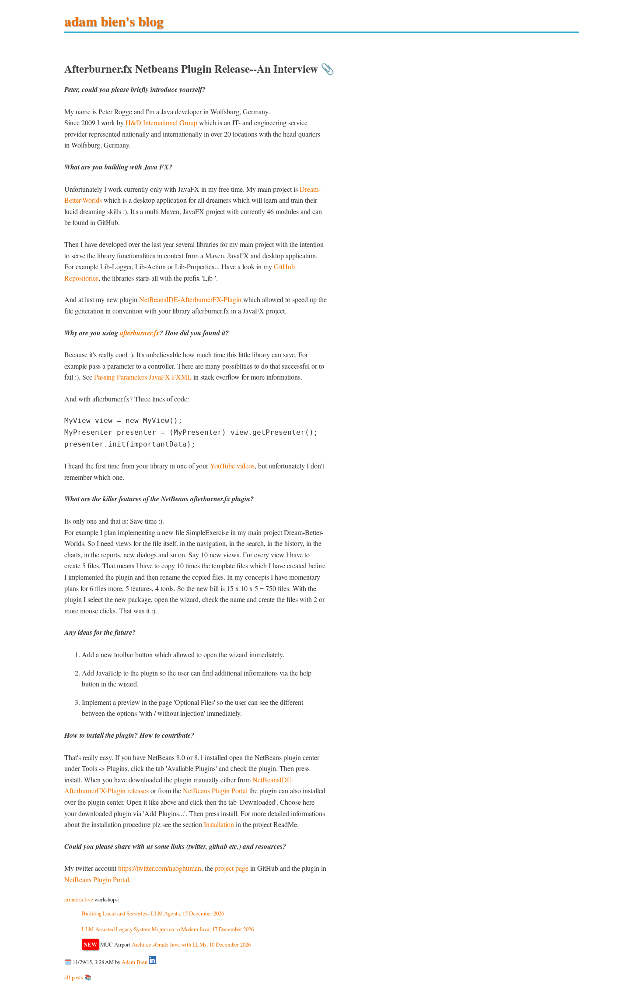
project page (231, 868)
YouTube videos (232, 465)
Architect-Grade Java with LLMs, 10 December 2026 (191, 944)
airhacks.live (78, 899)
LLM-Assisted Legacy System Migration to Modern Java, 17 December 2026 (168, 929)
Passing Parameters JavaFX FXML (143, 376)
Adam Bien (134, 962)
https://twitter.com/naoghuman (159, 868)
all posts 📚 (77, 977)
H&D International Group (161, 122)
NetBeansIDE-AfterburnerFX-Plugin (190, 299)
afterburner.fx (140, 333)
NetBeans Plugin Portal (215, 790)
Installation (219, 824)
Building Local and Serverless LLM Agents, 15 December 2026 (153, 913)
